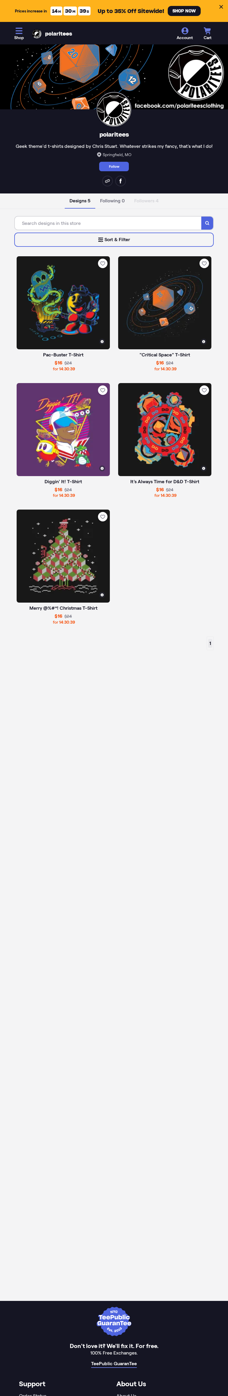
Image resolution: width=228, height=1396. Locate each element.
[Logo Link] (37, 34)
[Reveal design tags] (102, 342)
